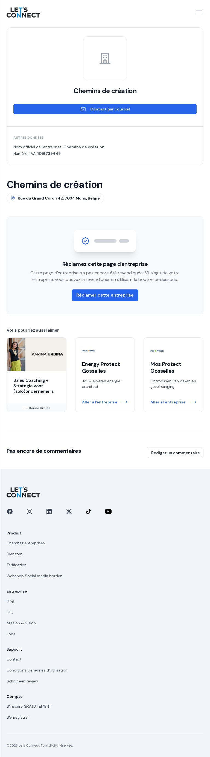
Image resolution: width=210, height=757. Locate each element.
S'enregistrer (18, 717)
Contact (14, 659)
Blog (10, 601)
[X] (69, 511)
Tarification (17, 564)
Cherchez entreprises (26, 542)
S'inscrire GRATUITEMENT (29, 706)
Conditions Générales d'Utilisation (37, 670)
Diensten (14, 553)
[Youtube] (108, 511)
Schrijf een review (22, 681)
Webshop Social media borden (34, 575)
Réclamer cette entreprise (105, 295)
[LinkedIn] (49, 511)
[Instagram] (29, 511)
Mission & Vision (21, 623)
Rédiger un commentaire (175, 452)
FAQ (10, 612)
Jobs (11, 633)
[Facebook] (10, 511)
